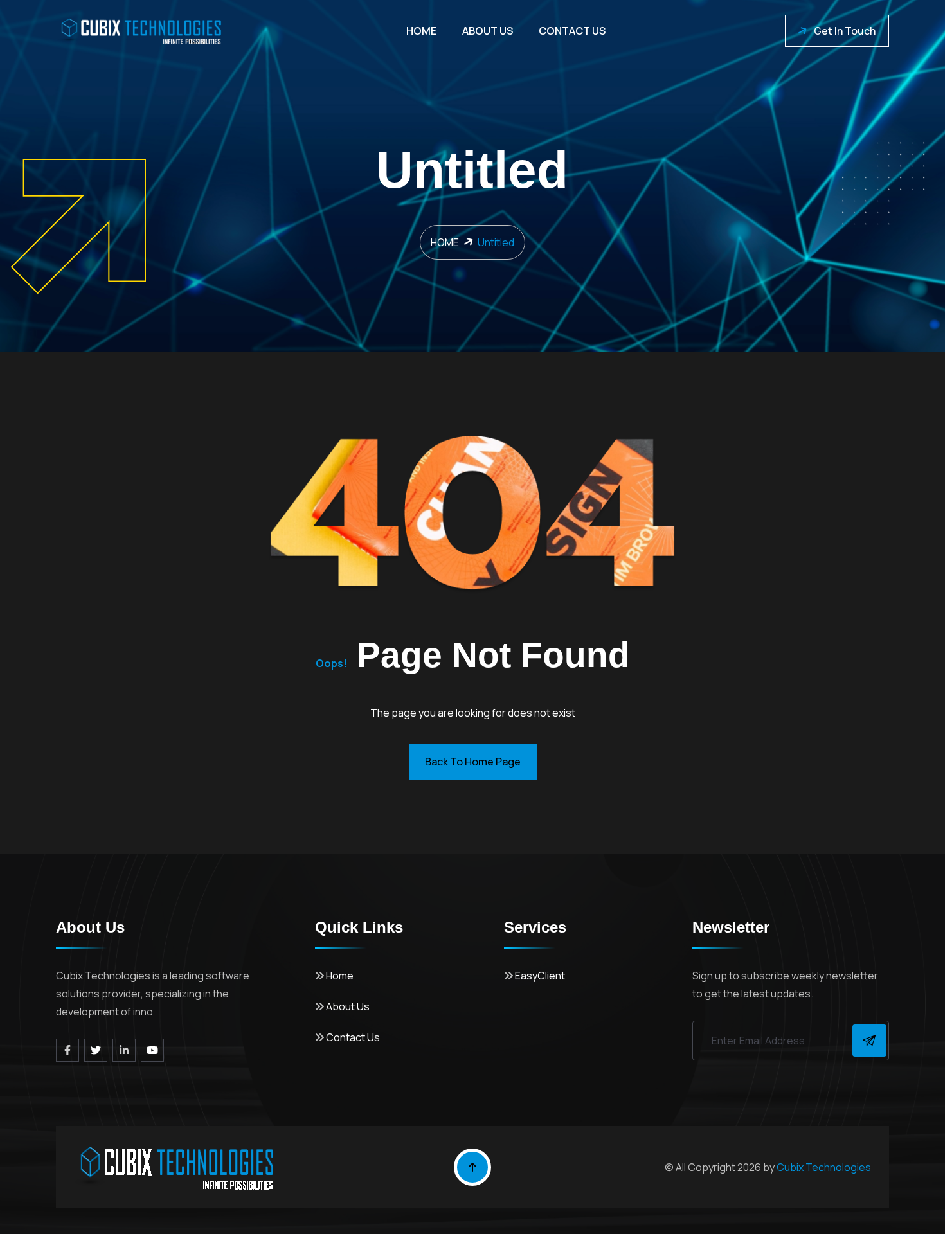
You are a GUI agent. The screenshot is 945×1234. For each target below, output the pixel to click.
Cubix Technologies (824, 1167)
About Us (487, 31)
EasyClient (539, 976)
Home (421, 31)
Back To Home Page (473, 762)
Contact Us (572, 31)
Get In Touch (845, 31)
